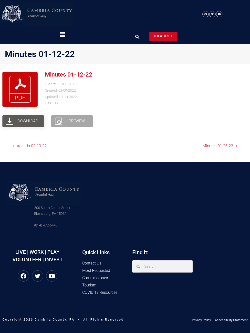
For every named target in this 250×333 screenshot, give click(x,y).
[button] (62, 35)
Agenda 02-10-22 (29, 145)
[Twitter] (212, 14)
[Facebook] (205, 14)
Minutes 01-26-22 (218, 145)
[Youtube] (219, 14)
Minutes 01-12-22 (68, 74)
